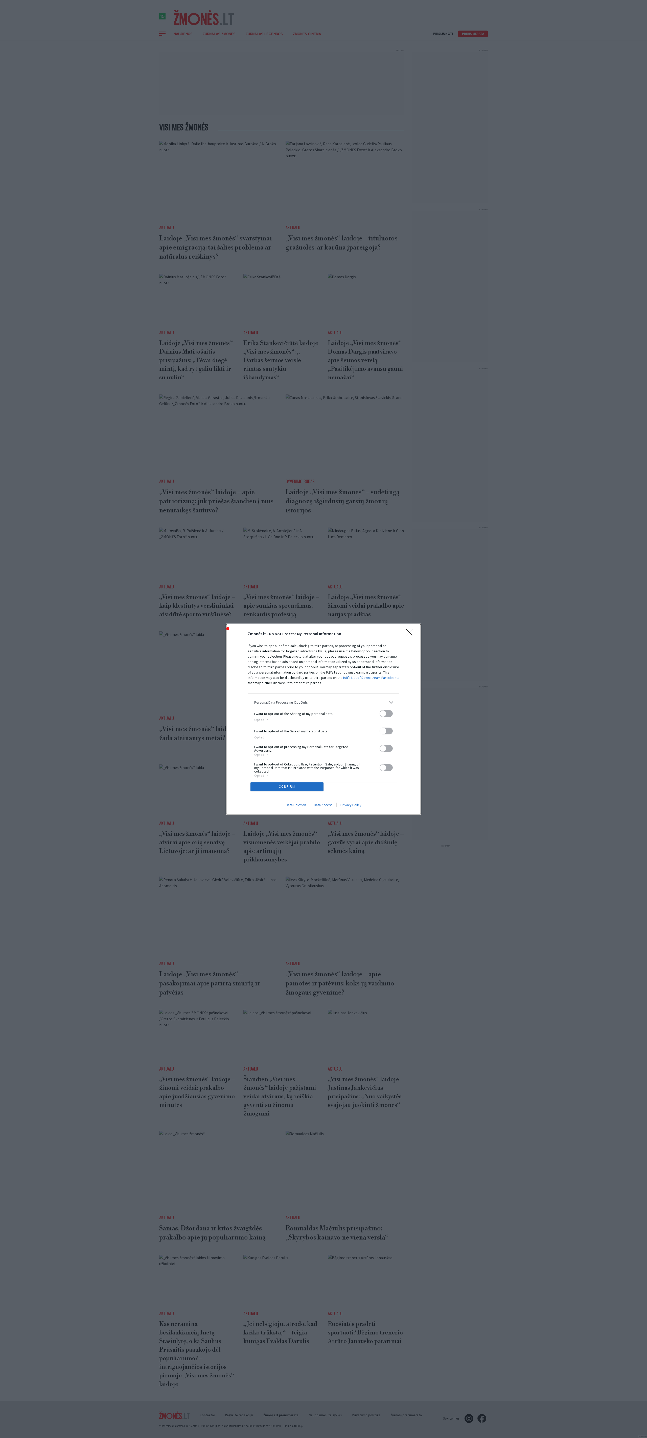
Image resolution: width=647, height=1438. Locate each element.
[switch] (386, 713)
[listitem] (323, 702)
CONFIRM (287, 786)
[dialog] (323, 719)
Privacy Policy (350, 805)
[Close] (411, 634)
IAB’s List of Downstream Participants (371, 677)
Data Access (323, 805)
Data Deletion (296, 805)
